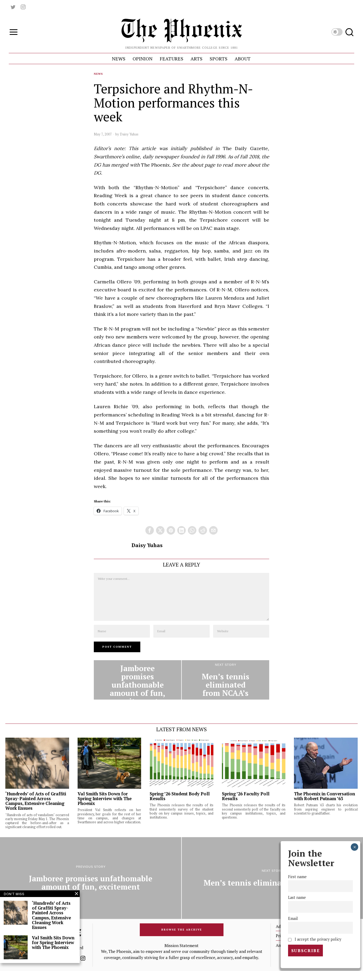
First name (297, 876)
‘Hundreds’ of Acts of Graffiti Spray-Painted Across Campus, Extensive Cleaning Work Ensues (35, 801)
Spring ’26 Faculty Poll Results (245, 796)
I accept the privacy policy (317, 939)
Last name (297, 897)
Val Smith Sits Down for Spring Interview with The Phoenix (105, 798)
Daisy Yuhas (129, 134)
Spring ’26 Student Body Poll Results (180, 796)
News (98, 74)
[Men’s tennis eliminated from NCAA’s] (225, 680)
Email (293, 918)
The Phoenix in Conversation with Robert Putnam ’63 (324, 796)
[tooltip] (13, 7)
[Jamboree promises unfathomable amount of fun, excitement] (137, 680)
